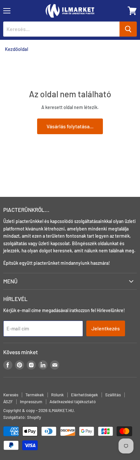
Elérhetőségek (84, 394)
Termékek (34, 394)
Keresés (10, 394)
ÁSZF (8, 401)
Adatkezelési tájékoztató (72, 401)
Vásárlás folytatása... (70, 126)
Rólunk (57, 394)
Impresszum (31, 401)
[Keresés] (128, 29)
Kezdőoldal (16, 49)
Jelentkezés (105, 328)
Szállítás (113, 394)
